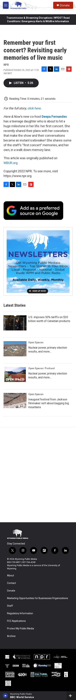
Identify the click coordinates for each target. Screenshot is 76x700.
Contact (11, 583)
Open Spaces (35, 342)
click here (34, 108)
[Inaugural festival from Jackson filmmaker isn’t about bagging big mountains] (15, 400)
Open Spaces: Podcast (41, 368)
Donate (65, 5)
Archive (11, 636)
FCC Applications (16, 621)
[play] (5, 695)
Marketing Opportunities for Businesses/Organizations (37, 598)
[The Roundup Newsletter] (38, 261)
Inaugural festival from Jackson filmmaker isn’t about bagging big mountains (48, 403)
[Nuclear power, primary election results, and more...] (15, 348)
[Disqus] (38, 475)
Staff (10, 606)
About (10, 575)
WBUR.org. (11, 163)
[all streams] (71, 695)
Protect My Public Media (20, 628)
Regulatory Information (20, 613)
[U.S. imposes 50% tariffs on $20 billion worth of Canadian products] (15, 322)
